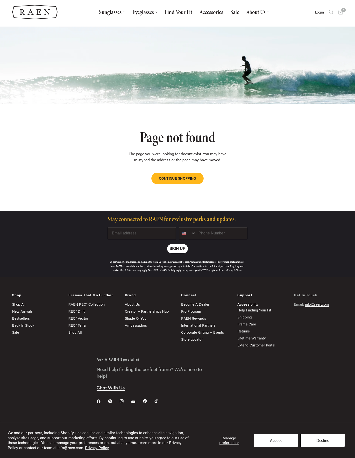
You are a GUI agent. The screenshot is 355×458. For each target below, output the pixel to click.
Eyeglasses (143, 12)
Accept (276, 440)
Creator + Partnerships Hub (147, 311)
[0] (339, 12)
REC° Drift (76, 311)
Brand (130, 294)
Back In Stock (23, 325)
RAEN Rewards (193, 318)
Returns (243, 330)
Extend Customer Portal (256, 344)
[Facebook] (102, 401)
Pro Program (191, 311)
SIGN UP (177, 249)
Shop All (19, 304)
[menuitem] (112, 12)
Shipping (244, 316)
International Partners (198, 325)
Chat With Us (111, 387)
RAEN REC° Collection (86, 304)
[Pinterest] (148, 401)
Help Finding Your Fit (254, 309)
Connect (189, 294)
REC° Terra (77, 325)
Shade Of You (135, 318)
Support (244, 294)
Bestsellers (21, 318)
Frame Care (246, 323)
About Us (255, 12)
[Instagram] (125, 401)
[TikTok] (160, 401)
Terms (239, 270)
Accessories (211, 12)
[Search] (331, 12)
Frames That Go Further (90, 294)
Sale (234, 12)
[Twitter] (113, 401)
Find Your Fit (178, 12)
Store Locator (192, 339)
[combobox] (187, 233)
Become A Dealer (195, 304)
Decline (322, 440)
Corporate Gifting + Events (202, 332)
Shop (16, 294)
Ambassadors (136, 325)
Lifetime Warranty (251, 337)
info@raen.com (317, 304)
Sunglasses (110, 12)
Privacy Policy (97, 447)
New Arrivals (22, 311)
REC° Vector (78, 318)
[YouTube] (136, 401)
